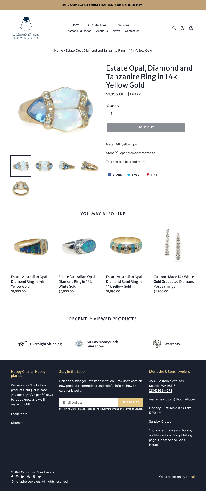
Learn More (19, 414)
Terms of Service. (133, 408)
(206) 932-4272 (160, 390)
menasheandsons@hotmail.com (172, 399)
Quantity (113, 106)
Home (58, 50)
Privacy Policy (107, 408)
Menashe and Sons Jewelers (37, 472)
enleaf (190, 477)
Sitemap (17, 423)
